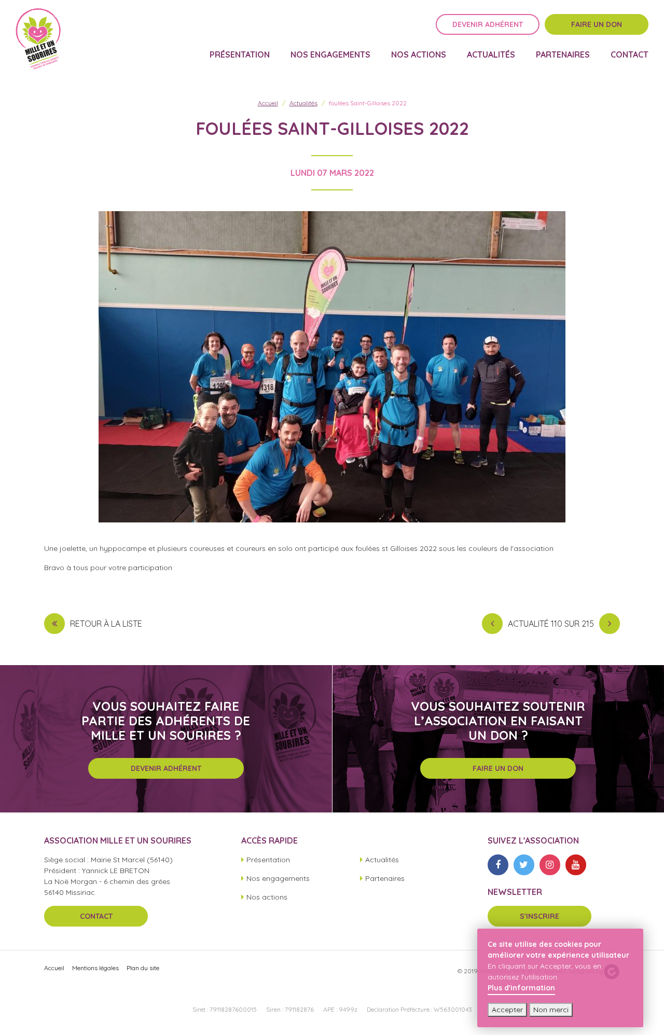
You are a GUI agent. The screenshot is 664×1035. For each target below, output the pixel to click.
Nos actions (418, 55)
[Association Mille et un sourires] (38, 39)
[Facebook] (498, 864)
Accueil (268, 103)
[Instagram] (550, 864)
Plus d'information (521, 987)
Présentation (240, 55)
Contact (629, 55)
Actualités (491, 55)
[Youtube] (575, 864)
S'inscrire (539, 916)
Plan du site (143, 968)
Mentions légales (95, 968)
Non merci (551, 1009)
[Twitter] (524, 864)
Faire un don (596, 24)
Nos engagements (330, 55)
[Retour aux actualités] (54, 623)
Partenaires (563, 55)
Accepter (507, 1009)
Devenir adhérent (487, 24)
